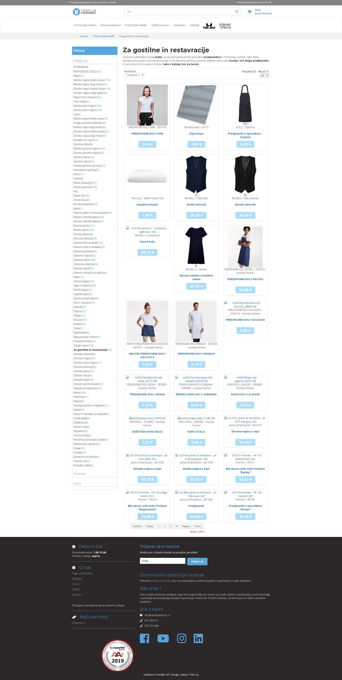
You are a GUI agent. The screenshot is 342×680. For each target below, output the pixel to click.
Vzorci (75, 584)
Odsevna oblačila (83, 264)
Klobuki (78, 307)
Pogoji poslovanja (82, 573)
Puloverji (78, 178)
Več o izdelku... (147, 125)
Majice (77, 75)
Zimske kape (81, 281)
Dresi (76, 174)
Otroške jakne (82, 371)
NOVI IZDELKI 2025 (84, 71)
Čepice (77, 311)
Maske (77, 401)
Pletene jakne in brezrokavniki (90, 212)
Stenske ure (80, 461)
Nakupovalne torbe (85, 337)
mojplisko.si (79, 623)
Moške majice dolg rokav (88, 84)
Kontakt (76, 594)
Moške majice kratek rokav (89, 80)
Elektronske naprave (85, 444)
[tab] (95, 60)
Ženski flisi (79, 200)
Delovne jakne (82, 268)
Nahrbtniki (79, 332)
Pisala (77, 448)
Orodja (78, 452)
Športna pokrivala (84, 298)
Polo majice (80, 101)
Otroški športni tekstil (86, 384)
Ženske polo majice (85, 110)
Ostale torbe (81, 345)
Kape (76, 277)
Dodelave (178, 25)
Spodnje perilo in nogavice (89, 405)
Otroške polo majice (85, 362)
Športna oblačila (83, 144)
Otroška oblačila (83, 354)
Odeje (77, 315)
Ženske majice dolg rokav (88, 93)
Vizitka (75, 589)
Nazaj (149, 526)
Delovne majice (82, 255)
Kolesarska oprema (85, 170)
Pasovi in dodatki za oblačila (90, 414)
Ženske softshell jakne (86, 221)
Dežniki (78, 324)
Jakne (77, 208)
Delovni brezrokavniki (86, 242)
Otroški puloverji (83, 367)
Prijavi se (197, 561)
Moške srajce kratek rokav (88, 118)
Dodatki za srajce (84, 140)
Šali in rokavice (82, 302)
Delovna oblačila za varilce (89, 272)
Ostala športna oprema (87, 165)
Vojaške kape (81, 294)
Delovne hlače (82, 260)
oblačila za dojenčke (85, 388)
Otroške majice (82, 358)
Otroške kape (81, 379)
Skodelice (79, 431)
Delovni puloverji (83, 251)
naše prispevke (162, 580)
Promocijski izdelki (135, 25)
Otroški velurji (81, 375)
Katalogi (194, 25)
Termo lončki (81, 435)
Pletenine (79, 397)
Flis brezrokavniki (83, 204)
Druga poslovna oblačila (87, 123)
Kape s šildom (82, 285)
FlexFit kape (80, 289)
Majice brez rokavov (85, 97)
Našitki (77, 409)
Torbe (77, 328)
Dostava (77, 578)
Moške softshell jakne (86, 217)
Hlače (77, 392)
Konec (198, 526)
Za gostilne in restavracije (90, 349)
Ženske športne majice (87, 152)
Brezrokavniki (81, 225)
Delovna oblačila (109, 25)
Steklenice (79, 422)
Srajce (77, 114)
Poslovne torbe (82, 341)
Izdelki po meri (159, 25)
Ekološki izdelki (82, 465)
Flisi (76, 191)
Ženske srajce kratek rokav (89, 131)
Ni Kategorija (81, 66)
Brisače (78, 319)
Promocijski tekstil (84, 25)
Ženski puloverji (82, 187)
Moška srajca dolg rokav (87, 127)
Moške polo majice (84, 105)
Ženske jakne (81, 234)
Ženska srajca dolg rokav (88, 135)
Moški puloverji (82, 182)
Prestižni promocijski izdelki (89, 439)
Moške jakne (81, 230)
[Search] (236, 11)
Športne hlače (82, 161)
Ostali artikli (80, 418)
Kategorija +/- (133, 74)
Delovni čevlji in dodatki (87, 247)
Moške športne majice (86, 148)
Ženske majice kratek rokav (89, 88)
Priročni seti (80, 426)
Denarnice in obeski (85, 456)
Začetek (137, 526)
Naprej (186, 526)
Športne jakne (82, 157)
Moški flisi (79, 195)
